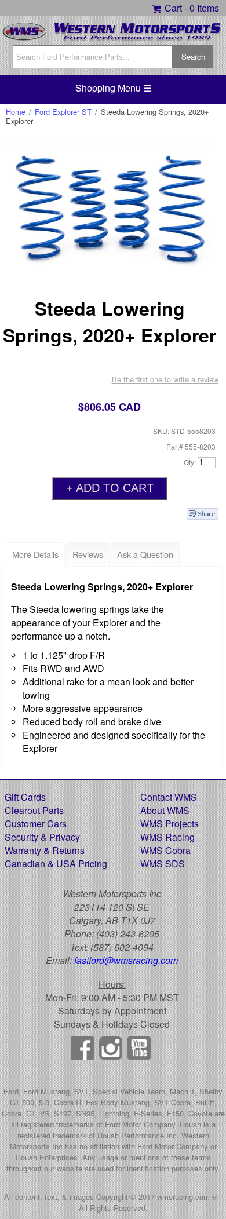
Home (15, 111)
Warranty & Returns (45, 850)
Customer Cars (36, 823)
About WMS (164, 810)
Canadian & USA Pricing (56, 863)
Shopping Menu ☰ (113, 87)
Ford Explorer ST (63, 111)
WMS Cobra (165, 850)
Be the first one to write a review (165, 379)
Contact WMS (168, 797)
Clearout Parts (34, 810)
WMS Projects (169, 823)
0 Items (204, 7)
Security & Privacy (42, 837)
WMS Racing (167, 837)
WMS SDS (162, 863)
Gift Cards (25, 797)
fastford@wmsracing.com (126, 960)
